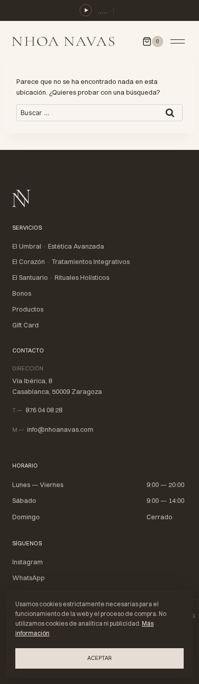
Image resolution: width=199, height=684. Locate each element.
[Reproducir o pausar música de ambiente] (86, 10)
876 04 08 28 (44, 410)
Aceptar (99, 657)
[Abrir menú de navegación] (177, 41)
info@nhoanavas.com (60, 429)
